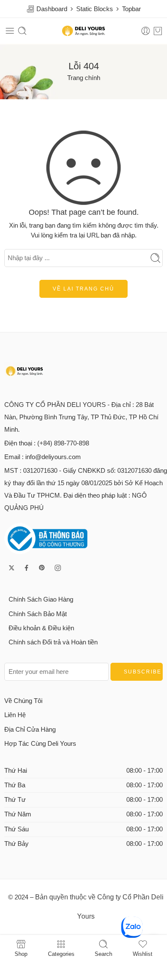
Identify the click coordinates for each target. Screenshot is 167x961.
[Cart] (158, 31)
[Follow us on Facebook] (26, 567)
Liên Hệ (15, 715)
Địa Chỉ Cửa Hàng (30, 729)
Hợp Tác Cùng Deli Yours (40, 743)
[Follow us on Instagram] (58, 568)
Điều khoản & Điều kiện (41, 628)
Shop (21, 954)
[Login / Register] (145, 31)
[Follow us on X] (12, 568)
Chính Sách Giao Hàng (41, 599)
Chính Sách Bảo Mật (38, 614)
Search (103, 954)
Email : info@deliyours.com (42, 457)
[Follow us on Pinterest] (42, 567)
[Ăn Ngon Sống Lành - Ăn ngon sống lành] (83, 31)
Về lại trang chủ (83, 289)
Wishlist (142, 954)
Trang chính (83, 77)
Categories (61, 954)
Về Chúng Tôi (23, 700)
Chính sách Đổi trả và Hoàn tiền (53, 642)
